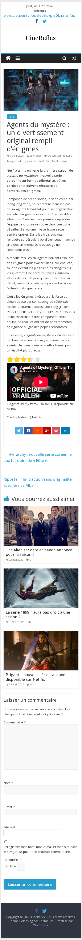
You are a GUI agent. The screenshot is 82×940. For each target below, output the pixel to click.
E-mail (9, 807)
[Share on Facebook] (28, 430)
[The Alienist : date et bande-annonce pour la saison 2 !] (41, 508)
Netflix (56, 161)
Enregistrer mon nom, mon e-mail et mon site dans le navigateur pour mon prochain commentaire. (40, 849)
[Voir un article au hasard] (73, 58)
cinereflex (35, 155)
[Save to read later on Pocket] (56, 430)
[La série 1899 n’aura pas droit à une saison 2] (41, 571)
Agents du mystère (21, 161)
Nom (8, 783)
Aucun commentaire (60, 155)
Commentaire (15, 722)
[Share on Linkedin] (65, 430)
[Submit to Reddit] (37, 430)
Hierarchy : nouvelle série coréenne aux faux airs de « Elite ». (38, 457)
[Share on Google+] (46, 430)
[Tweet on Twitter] (19, 430)
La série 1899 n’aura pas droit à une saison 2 (38, 614)
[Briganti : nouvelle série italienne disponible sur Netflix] (41, 633)
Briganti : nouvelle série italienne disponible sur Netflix (35, 677)
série (64, 161)
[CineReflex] (8, 58)
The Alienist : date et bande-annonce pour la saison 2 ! (39, 552)
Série (12, 117)
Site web (10, 827)
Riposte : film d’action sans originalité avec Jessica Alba (38, 482)
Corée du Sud (42, 161)
